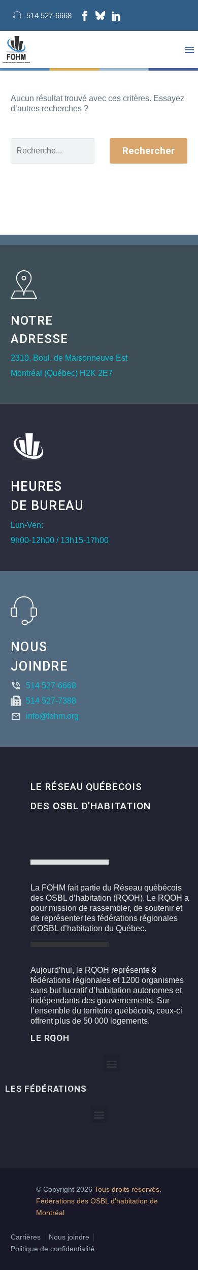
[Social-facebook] (85, 16)
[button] (112, 1063)
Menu (189, 49)
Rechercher (148, 150)
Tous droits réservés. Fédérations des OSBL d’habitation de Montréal (98, 1201)
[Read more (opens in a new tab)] (42, 15)
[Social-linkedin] (116, 16)
